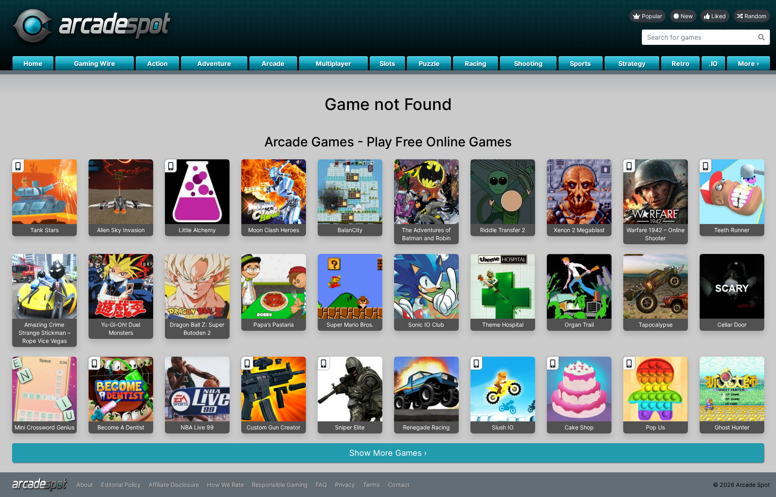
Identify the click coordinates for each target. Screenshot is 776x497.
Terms (371, 484)
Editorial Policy (121, 484)
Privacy (345, 484)
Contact (398, 484)
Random (754, 16)
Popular (651, 16)
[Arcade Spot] (194, 28)
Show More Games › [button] (388, 453)
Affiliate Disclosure (174, 484)
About (84, 484)
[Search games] (761, 37)
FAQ (321, 484)
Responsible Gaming (280, 484)
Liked (718, 16)
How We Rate (225, 484)
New (686, 16)
